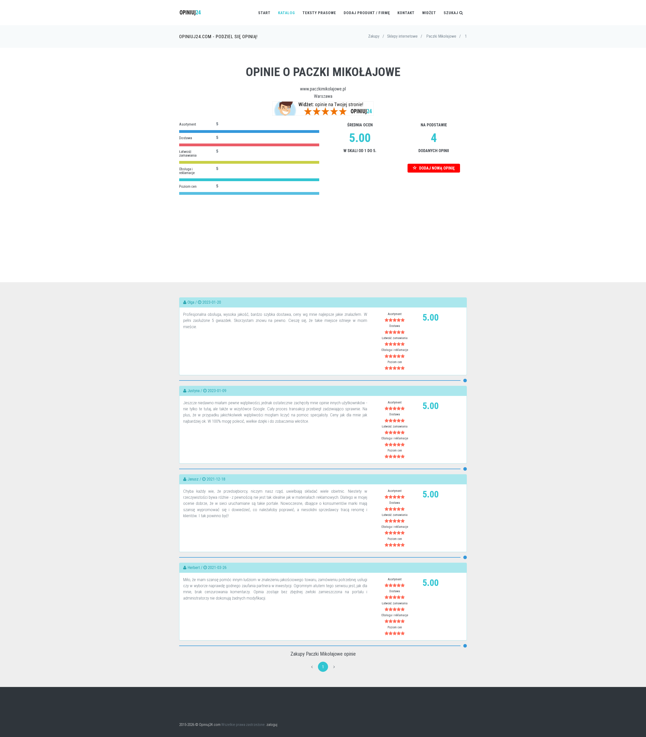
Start (264, 13)
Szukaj (451, 13)
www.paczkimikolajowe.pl (323, 88)
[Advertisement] (323, 231)
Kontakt (406, 13)
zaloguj (271, 724)
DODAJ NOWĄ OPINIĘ (436, 168)
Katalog (286, 13)
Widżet (429, 13)
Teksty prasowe (319, 13)
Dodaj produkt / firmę (367, 13)
